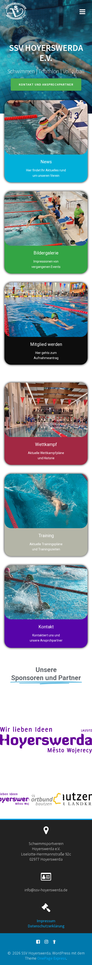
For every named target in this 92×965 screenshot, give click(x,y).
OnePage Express (51, 958)
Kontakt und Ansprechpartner (46, 84)
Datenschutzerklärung (46, 925)
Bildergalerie (46, 253)
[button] (4, 740)
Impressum (46, 920)
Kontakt (46, 626)
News (46, 161)
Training (46, 535)
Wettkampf (46, 444)
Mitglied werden (46, 344)
